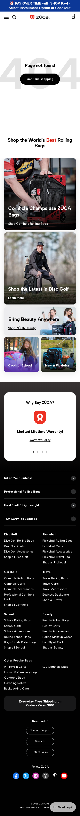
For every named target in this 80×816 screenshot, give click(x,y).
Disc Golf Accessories (18, 551)
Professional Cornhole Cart (19, 597)
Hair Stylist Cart (52, 642)
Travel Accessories (54, 589)
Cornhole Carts (14, 583)
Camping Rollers (15, 683)
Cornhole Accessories (19, 589)
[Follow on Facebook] (16, 778)
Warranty (40, 741)
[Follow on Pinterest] (55, 775)
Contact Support (40, 730)
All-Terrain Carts (15, 666)
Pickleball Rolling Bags (57, 540)
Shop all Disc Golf (16, 557)
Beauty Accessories (55, 631)
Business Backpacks (56, 594)
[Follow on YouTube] (64, 778)
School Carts (13, 626)
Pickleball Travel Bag (56, 557)
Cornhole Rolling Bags (19, 578)
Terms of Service (29, 807)
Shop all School (14, 647)
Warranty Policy (40, 440)
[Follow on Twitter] (26, 778)
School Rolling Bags (17, 620)
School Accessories (17, 631)
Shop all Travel (52, 600)
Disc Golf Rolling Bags (19, 540)
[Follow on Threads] (45, 778)
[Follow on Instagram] (35, 778)
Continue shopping (40, 79)
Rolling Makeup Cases (57, 637)
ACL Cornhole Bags (55, 666)
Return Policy (40, 752)
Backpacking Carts (17, 688)
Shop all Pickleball (54, 562)
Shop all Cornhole (16, 604)
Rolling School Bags (17, 637)
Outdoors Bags (14, 677)
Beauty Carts (51, 626)
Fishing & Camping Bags (20, 672)
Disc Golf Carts (14, 546)
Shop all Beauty (52, 647)
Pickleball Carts (52, 546)
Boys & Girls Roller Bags (20, 642)
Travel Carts (50, 583)
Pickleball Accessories (57, 551)
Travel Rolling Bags (55, 578)
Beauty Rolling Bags (55, 620)
